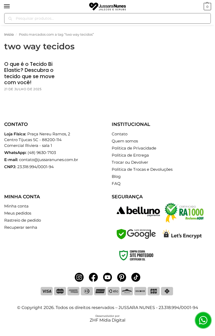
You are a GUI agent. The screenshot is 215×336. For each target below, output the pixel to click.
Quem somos (125, 141)
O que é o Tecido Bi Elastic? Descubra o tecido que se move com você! (29, 73)
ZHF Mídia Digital (107, 320)
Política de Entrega (130, 155)
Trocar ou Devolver (130, 162)
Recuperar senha (20, 227)
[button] (206, 6)
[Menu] (12, 6)
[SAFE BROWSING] (136, 237)
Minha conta (16, 206)
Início (9, 34)
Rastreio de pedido (22, 220)
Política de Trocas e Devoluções (142, 169)
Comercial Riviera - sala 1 (37, 140)
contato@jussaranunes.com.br (48, 159)
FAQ (116, 183)
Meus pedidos (17, 213)
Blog (116, 176)
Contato (119, 134)
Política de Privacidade (134, 148)
